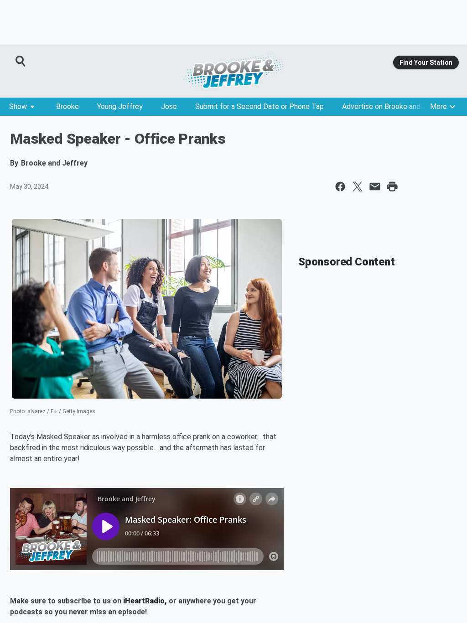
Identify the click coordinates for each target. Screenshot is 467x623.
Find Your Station (426, 62)
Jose (169, 106)
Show (18, 106)
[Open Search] (21, 61)
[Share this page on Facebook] (340, 186)
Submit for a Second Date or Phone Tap (259, 106)
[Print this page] (392, 186)
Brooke (67, 106)
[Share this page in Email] (374, 186)
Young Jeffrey (120, 106)
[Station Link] (233, 71)
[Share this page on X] (357, 186)
